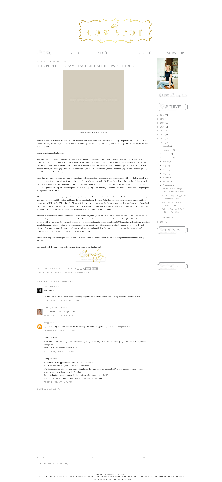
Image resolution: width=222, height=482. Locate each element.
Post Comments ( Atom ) (58, 463)
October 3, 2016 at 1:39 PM (59, 330)
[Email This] (86, 268)
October (166, 154)
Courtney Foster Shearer (54, 307)
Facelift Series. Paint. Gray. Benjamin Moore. (68, 272)
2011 (162, 222)
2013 (162, 138)
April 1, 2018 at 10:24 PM (58, 382)
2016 (162, 127)
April (165, 177)
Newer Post (41, 458)
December (167, 146)
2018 (162, 119)
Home (94, 458)
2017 (162, 123)
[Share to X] (93, 268)
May (165, 173)
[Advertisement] (166, 320)
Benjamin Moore (77, 222)
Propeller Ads (124, 326)
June (165, 169)
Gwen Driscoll (50, 286)
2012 (162, 142)
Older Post (146, 458)
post (135, 159)
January (166, 217)
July (165, 165)
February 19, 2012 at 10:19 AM (61, 301)
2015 (162, 131)
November (167, 150)
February (166, 185)
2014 (162, 135)
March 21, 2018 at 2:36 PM (59, 352)
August (166, 162)
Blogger (47, 322)
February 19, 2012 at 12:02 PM (61, 315)
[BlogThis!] (89, 268)
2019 (162, 115)
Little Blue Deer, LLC (118, 474)
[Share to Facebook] (96, 268)
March (165, 181)
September (167, 158)
